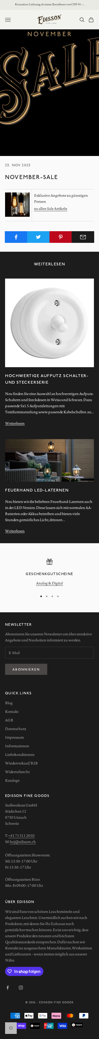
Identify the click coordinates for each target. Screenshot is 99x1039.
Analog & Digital (49, 583)
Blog (9, 702)
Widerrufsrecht (17, 771)
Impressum (14, 737)
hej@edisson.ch (23, 841)
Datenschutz (15, 728)
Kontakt (12, 711)
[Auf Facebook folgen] (7, 987)
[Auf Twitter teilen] (38, 237)
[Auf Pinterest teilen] (61, 237)
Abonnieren (26, 669)
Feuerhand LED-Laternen (37, 490)
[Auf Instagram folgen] (20, 987)
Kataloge (12, 780)
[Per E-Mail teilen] (83, 237)
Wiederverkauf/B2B (21, 763)
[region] (49, 573)
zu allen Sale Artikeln (50, 208)
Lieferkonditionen (20, 754)
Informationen (17, 746)
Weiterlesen (15, 423)
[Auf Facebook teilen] (16, 237)
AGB (9, 720)
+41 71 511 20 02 (21, 835)
